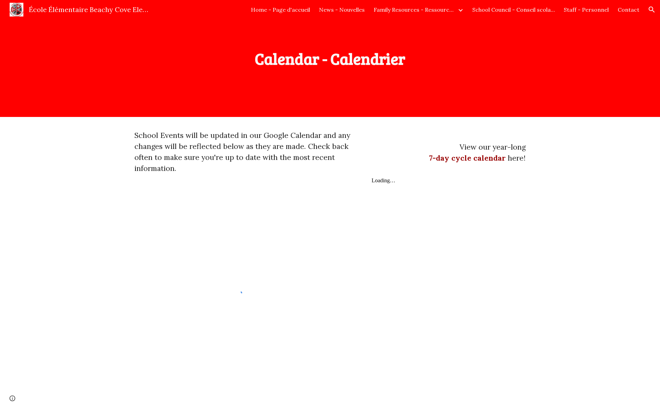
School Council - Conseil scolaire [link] (513, 9)
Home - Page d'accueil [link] (280, 9)
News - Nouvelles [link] (342, 9)
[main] (330, 58)
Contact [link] (628, 9)
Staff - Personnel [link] (586, 9)
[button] (652, 9)
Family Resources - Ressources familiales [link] (415, 9)
